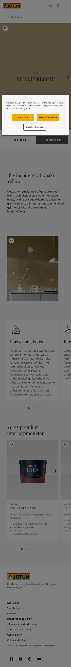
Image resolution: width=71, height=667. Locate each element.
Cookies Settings (34, 127)
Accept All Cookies (48, 117)
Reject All (23, 117)
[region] (35, 115)
